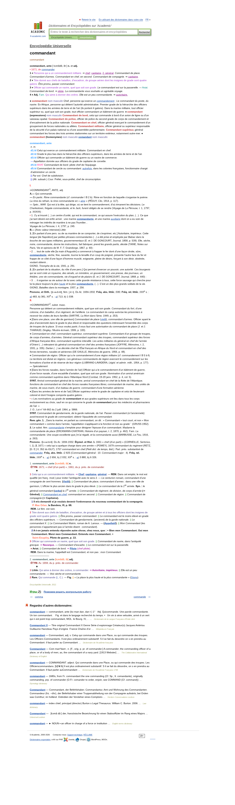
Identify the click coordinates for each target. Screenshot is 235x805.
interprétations (86, 37)
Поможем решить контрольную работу (67, 591)
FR (147, 20)
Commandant (37, 648)
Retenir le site (88, 20)
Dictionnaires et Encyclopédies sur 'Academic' (80, 25)
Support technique (74, 735)
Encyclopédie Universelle (62, 37)
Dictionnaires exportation (40, 740)
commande (140, 596)
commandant (37, 611)
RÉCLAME (87, 735)
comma (39, 596)
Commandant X (39, 625)
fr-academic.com (38, 36)
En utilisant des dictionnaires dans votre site (121, 20)
